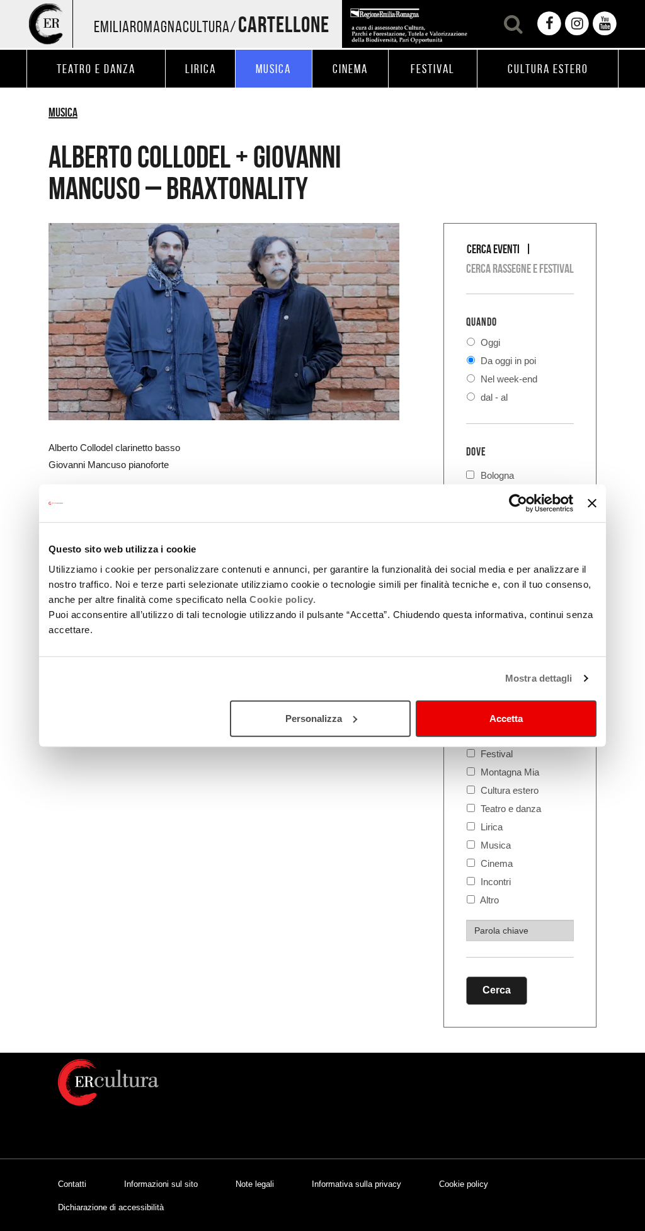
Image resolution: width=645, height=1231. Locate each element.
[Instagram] (577, 24)
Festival (495, 753)
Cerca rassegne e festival (520, 268)
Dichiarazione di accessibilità (111, 1207)
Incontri (494, 881)
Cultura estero (508, 790)
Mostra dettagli (539, 678)
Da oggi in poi (507, 360)
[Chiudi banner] (592, 503)
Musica (63, 112)
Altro (488, 900)
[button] (511, 24)
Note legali (255, 1184)
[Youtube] (605, 24)
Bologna (497, 474)
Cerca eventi (493, 249)
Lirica (490, 827)
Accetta (506, 718)
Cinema (495, 863)
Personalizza (313, 718)
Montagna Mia (508, 772)
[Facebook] (549, 24)
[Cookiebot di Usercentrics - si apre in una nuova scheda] (518, 503)
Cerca (496, 990)
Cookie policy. (282, 598)
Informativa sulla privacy (356, 1184)
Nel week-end (507, 379)
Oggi (489, 342)
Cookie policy (463, 1184)
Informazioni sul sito (161, 1184)
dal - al (493, 397)
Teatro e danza (509, 808)
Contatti (72, 1184)
